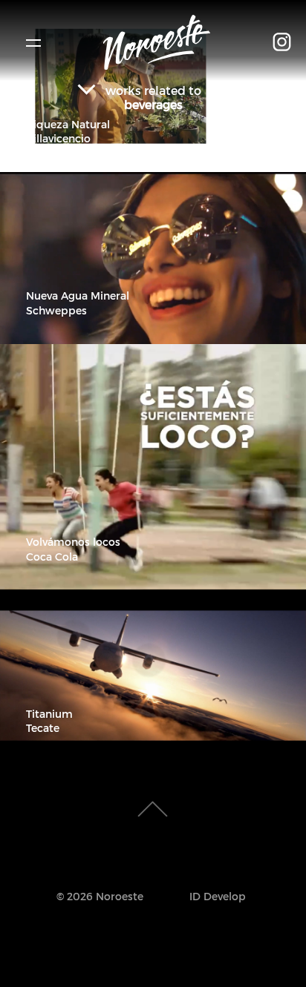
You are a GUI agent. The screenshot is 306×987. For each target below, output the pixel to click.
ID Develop (217, 896)
